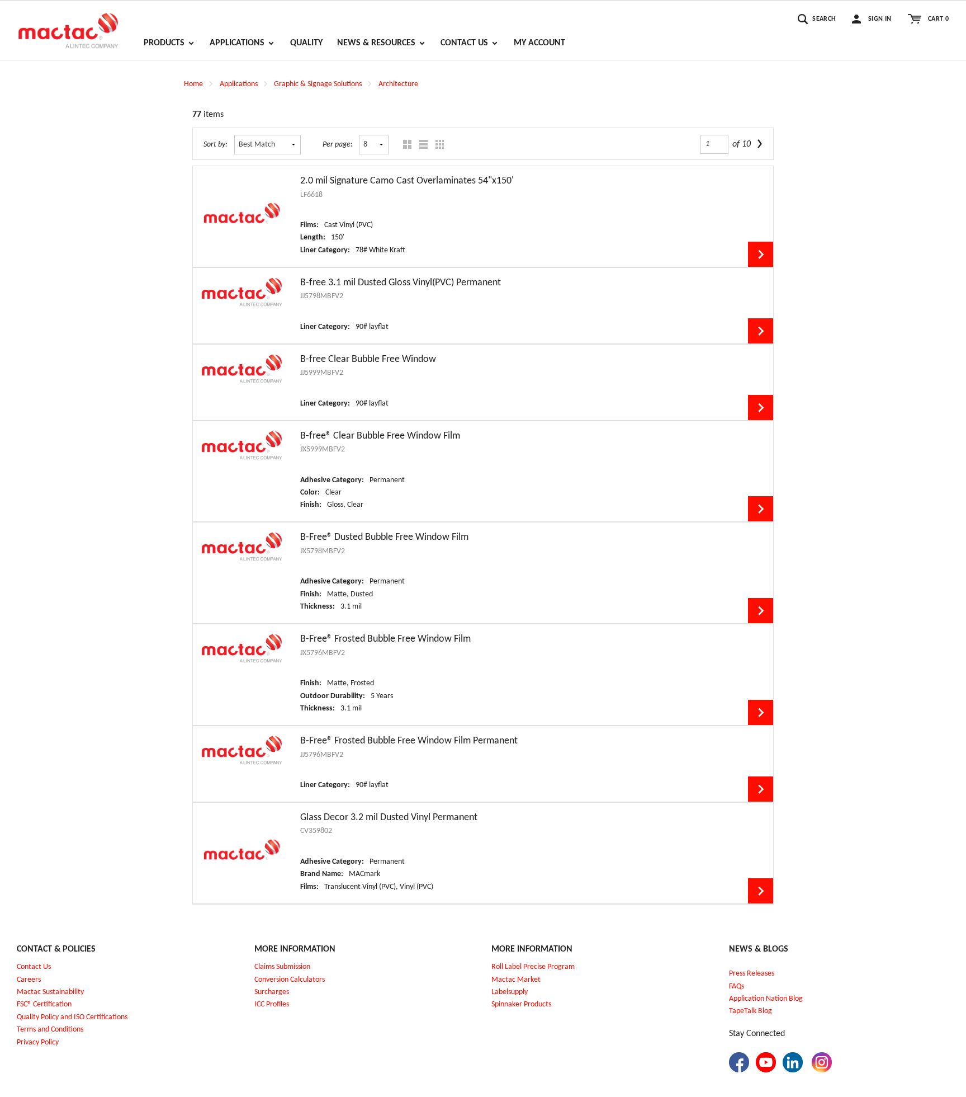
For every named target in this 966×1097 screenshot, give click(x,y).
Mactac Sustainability (50, 992)
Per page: (338, 144)
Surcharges (271, 992)
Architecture (398, 84)
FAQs (736, 986)
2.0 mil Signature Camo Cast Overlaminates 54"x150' (407, 181)
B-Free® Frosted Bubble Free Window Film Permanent (409, 741)
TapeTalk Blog (750, 1011)
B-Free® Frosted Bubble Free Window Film (385, 639)
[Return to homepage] (68, 25)
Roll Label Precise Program (533, 967)
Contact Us (34, 967)
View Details (760, 254)
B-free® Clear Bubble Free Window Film (380, 436)
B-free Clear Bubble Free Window (368, 359)
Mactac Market (516, 980)
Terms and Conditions (50, 1029)
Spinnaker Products (521, 1004)
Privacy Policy (38, 1042)
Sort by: (215, 144)
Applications (239, 84)
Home (193, 84)
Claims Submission (282, 967)
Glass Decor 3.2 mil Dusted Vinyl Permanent (388, 817)
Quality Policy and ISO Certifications (72, 1017)
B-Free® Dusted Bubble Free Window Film (384, 537)
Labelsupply (509, 992)
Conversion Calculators (289, 980)
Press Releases (751, 973)
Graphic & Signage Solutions (318, 84)
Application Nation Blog (766, 999)
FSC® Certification (44, 1004)
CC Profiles (273, 1004)
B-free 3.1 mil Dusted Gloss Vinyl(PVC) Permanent (400, 283)
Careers (29, 980)
